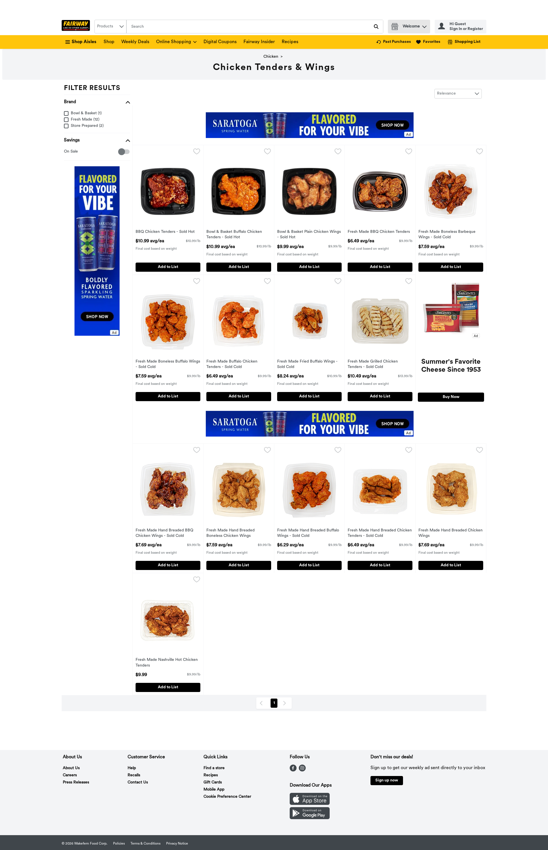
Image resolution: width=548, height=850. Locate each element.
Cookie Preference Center (227, 797)
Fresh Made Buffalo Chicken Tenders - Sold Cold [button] (231, 364)
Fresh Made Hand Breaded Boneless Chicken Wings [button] (230, 533)
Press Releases (76, 782)
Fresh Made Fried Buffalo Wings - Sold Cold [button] (307, 364)
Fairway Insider (259, 42)
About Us (71, 768)
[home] (77, 26)
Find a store (214, 768)
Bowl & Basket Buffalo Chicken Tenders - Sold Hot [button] (234, 235)
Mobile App (214, 789)
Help (132, 768)
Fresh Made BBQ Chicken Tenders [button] (379, 232)
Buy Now (451, 397)
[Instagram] (302, 770)
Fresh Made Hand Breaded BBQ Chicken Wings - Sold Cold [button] (164, 533)
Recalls (134, 775)
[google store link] (310, 818)
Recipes (290, 42)
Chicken (270, 57)
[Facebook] (293, 770)
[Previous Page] (262, 703)
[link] (394, 42)
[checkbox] (67, 152)
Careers (70, 775)
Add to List (168, 267)
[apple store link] (310, 803)
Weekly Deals (135, 42)
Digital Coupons (220, 42)
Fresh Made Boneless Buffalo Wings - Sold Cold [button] (168, 364)
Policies (119, 843)
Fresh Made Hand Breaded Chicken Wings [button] (450, 533)
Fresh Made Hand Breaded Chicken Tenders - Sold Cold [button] (380, 533)
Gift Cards (213, 782)
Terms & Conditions (145, 843)
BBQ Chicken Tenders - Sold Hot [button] (165, 232)
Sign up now (386, 780)
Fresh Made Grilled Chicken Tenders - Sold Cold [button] (373, 364)
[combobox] (110, 26)
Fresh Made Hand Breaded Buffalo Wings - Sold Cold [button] (308, 533)
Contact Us (138, 782)
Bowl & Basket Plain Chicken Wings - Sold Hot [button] (309, 235)
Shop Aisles (84, 42)
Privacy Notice (177, 843)
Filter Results (92, 88)
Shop (109, 42)
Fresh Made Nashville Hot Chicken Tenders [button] (167, 663)
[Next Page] (285, 703)
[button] (424, 25)
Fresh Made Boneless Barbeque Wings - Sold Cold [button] (447, 235)
